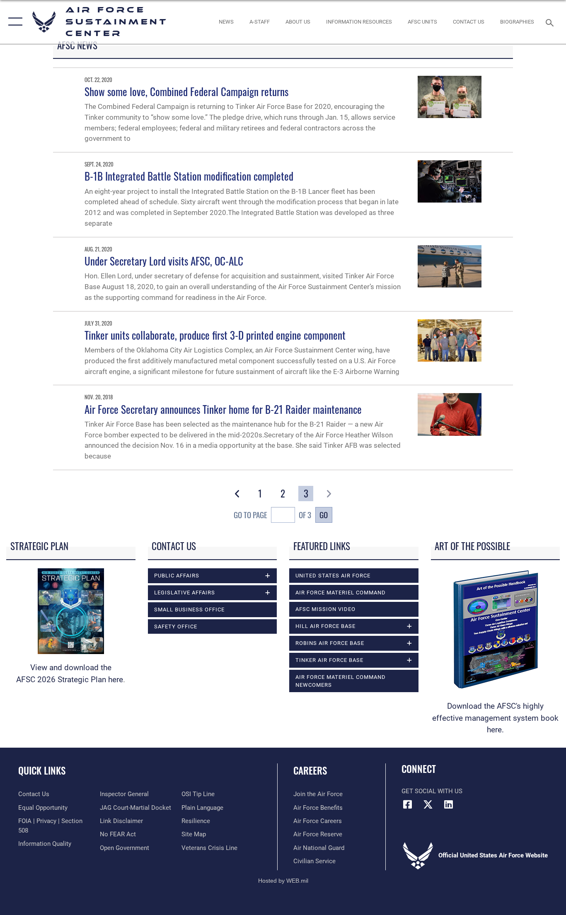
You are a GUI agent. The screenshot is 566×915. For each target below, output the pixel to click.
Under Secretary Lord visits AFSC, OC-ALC (164, 260)
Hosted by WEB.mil (283, 880)
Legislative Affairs (184, 592)
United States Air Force (332, 575)
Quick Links (41, 770)
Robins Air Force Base (329, 643)
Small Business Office (189, 609)
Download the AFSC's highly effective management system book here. (495, 717)
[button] (13, 22)
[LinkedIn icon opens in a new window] (448, 804)
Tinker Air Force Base (329, 660)
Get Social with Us (432, 791)
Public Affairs (176, 575)
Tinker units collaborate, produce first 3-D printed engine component (215, 335)
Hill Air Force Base (325, 626)
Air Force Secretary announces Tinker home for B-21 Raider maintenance (223, 409)
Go (323, 515)
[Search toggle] (551, 22)
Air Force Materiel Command (340, 592)
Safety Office (175, 626)
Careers (310, 770)
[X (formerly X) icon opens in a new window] (428, 804)
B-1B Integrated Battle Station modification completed (189, 175)
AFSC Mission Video (325, 609)
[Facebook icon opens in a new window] (408, 804)
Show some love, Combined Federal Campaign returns (186, 91)
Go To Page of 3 (272, 515)
